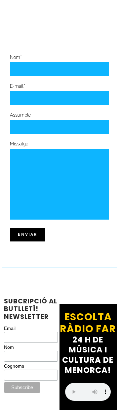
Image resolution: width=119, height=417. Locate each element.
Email (10, 328)
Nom (9, 347)
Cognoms (14, 366)
